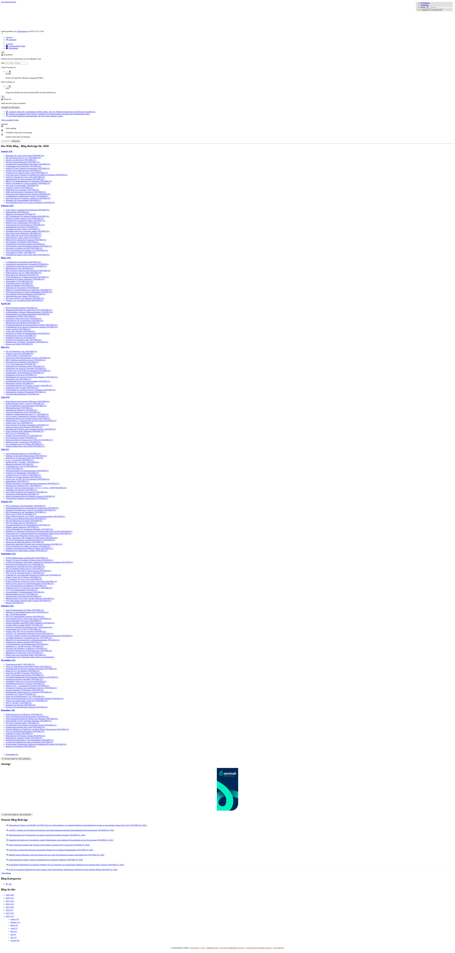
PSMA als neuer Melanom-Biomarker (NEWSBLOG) (26, 519)
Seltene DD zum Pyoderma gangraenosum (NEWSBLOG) (28, 168)
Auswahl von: (10, 107)
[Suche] (428, 7)
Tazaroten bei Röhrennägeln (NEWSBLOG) (22, 494)
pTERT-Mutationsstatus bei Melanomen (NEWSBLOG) (27, 558)
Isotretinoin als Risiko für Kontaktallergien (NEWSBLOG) (28, 333)
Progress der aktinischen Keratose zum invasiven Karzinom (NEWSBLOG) (34, 544)
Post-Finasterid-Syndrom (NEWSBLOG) (21, 438)
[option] (230, 74)
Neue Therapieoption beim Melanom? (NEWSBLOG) (26, 586)
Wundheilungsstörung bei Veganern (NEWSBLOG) (25, 684)
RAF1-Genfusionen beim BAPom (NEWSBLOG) (25, 675)
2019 (10, 895)
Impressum (212, 948)
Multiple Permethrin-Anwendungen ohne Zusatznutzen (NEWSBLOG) (33, 483)
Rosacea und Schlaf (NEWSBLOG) (19, 344)
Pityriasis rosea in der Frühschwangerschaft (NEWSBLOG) (28, 371)
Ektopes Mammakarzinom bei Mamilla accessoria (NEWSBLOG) (30, 496)
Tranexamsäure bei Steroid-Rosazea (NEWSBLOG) (25, 225)
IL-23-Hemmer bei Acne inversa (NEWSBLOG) (24, 579)
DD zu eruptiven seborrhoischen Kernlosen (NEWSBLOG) (28, 271)
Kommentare (13, 48)
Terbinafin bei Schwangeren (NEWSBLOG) (22, 288)
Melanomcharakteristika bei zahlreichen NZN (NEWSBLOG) (29, 310)
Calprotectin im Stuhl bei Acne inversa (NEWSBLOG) (26, 266)
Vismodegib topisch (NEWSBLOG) (19, 283)
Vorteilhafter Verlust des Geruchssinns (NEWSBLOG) (26, 681)
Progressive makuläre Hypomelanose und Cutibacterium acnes (29, 627)
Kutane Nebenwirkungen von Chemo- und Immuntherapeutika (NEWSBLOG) (35, 516)
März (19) (6, 258)
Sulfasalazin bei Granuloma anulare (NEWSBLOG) (25, 366)
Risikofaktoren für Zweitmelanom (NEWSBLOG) (24, 321)
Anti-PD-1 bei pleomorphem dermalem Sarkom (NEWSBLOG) (30, 634)
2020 (10, 898)
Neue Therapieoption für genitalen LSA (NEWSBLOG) (27, 250)
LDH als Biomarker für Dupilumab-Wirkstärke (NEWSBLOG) (29, 529)
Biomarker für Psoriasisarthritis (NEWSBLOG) (23, 200)
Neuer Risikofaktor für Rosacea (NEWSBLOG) (24, 621)
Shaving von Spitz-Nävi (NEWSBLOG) (21, 160)
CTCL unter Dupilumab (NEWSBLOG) (21, 364)
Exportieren (6, 141)
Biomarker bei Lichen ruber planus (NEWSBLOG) (25, 156)
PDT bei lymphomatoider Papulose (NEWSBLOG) (25, 616)
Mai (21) (5, 347)
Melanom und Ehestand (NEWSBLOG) (21, 214)
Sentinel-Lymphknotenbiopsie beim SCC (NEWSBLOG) (27, 414)
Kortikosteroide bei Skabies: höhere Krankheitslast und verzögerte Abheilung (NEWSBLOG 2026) (46, 860)
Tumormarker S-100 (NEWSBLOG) (19, 281)
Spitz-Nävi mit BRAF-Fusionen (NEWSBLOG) (24, 673)
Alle (10, 884)
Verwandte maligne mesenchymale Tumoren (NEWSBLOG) (28, 601)
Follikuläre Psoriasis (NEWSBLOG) (19, 734)
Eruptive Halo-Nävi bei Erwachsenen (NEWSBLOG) (26, 631)
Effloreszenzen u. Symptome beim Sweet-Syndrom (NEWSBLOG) (31, 421)
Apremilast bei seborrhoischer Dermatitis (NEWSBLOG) (27, 264)
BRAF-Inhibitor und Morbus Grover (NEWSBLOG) (26, 360)
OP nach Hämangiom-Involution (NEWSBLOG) (24, 521)
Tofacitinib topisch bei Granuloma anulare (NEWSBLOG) (28, 231)
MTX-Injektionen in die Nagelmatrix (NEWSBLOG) (26, 506)
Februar (15, 922)
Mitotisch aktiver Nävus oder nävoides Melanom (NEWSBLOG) (30, 598)
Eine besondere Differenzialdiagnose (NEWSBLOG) (26, 294)
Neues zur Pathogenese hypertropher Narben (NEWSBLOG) (29, 667)
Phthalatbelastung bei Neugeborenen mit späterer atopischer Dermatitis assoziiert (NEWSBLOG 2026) (47, 835)
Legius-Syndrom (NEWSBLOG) (18, 329)
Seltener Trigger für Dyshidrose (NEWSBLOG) (24, 577)
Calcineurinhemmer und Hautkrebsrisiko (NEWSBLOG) (27, 644)
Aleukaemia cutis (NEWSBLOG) (18, 379)
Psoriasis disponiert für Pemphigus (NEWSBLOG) (25, 690)
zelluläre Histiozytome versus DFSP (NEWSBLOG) (25, 446)
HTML (8, 74)
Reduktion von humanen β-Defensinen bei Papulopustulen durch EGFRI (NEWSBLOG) (39, 531)
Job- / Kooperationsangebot (16, 614)
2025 (10, 913)
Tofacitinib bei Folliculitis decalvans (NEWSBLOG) (25, 566)
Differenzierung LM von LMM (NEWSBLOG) (24, 273)
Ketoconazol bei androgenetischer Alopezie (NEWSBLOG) (28, 194)
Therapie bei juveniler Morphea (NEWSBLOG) (24, 477)
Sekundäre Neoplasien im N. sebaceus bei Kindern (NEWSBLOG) (31, 510)
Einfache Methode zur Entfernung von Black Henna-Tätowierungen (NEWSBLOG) (37, 729)
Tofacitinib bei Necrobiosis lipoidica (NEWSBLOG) (25, 244)
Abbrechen (15, 141)
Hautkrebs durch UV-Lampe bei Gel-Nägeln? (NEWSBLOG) (29, 588)
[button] (2, 33)
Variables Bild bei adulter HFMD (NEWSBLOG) (24, 625)
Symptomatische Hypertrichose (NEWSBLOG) (23, 166)
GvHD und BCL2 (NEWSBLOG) (19, 356)
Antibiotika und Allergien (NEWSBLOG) (21, 490)
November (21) (8, 660)
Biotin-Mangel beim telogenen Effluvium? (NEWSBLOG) (28, 401)
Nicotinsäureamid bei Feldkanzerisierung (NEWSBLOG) (27, 471)
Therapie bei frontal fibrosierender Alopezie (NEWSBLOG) (28, 358)
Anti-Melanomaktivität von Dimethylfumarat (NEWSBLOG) (29, 638)
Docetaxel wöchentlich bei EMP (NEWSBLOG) (24, 248)
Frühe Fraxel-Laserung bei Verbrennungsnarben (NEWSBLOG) (30, 584)
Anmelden (424, 5)
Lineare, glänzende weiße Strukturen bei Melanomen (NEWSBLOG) (32, 538)
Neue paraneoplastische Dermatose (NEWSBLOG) (25, 731)
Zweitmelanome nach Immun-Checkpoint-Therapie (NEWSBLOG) (31, 725)
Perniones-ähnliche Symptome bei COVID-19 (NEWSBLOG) (29, 440)
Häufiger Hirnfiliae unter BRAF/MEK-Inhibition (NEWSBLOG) (30, 623)
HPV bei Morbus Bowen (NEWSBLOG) (21, 523)
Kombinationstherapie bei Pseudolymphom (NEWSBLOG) (28, 419)
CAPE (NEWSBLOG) (14, 469)
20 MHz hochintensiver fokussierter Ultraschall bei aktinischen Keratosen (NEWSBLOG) (39, 562)
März (14, 925)
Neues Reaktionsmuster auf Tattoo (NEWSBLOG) (25, 610)
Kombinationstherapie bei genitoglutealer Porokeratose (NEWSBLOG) (32, 508)
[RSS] (7, 884)
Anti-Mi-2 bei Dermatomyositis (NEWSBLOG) (24, 340)
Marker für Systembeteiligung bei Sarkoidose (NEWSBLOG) (29, 290)
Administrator (22, 31)
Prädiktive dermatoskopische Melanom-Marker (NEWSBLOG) (29, 548)
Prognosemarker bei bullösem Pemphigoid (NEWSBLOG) (28, 314)
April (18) (5, 303)
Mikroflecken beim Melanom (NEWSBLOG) (23, 323)
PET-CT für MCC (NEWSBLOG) (19, 703)
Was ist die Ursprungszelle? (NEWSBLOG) (22, 185)
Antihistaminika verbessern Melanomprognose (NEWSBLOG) (29, 312)
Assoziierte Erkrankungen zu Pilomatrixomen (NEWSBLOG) (29, 651)
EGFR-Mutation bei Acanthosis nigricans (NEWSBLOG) (27, 277)
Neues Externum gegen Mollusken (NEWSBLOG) (25, 431)
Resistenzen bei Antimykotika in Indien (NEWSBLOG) (27, 551)
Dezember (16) (8, 710)
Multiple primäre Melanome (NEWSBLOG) (22, 527)
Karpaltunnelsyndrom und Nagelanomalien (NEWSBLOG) (28, 381)
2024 (9, 910)
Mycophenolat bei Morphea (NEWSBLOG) (22, 362)
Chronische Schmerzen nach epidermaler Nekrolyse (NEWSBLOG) (31, 688)
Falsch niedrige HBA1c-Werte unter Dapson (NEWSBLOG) (28, 619)
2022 (10, 904)
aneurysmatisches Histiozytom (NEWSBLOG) (23, 454)
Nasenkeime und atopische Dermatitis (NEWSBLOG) (26, 368)
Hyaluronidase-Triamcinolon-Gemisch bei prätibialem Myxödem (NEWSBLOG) (36, 744)
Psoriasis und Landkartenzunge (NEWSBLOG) (23, 171)
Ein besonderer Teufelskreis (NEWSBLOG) (22, 242)
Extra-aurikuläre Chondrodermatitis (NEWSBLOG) (25, 592)
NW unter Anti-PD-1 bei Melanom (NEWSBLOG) (25, 298)
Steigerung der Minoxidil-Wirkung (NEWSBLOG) (25, 542)
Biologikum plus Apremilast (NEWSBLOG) (22, 190)
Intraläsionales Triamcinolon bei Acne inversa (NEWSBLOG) (29, 692)
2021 (10, 901)
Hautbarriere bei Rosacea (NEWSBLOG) (21, 375)
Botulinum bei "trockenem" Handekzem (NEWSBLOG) (27, 342)
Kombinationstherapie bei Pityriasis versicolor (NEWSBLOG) (29, 386)
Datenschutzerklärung (259, 948)
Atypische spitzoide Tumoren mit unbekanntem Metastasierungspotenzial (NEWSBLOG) (39, 636)
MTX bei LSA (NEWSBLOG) (17, 433)
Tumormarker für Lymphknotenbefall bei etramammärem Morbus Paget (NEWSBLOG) (39, 534)
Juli (13, 938)
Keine (16, 120)
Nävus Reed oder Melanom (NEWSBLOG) (22, 275)
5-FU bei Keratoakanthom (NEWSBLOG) (22, 590)
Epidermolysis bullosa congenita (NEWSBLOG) (24, 642)
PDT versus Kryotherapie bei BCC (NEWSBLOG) (25, 573)
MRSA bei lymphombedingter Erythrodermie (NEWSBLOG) (29, 181)
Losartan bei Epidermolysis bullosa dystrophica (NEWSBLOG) (29, 742)
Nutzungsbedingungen (231, 948)
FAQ (203, 948)
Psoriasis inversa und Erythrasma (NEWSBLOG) (24, 427)
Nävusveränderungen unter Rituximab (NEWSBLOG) (26, 406)
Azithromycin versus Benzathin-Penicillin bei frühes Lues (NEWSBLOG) (33, 575)
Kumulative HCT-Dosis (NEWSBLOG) (21, 694)
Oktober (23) (7, 606)
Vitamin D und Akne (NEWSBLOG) (20, 354)
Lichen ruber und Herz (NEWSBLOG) (20, 331)
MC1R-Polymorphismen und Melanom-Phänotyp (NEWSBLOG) (30, 540)
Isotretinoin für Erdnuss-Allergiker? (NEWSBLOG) (25, 279)
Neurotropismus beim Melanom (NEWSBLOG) (24, 596)
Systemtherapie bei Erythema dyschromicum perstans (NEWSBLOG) (32, 327)
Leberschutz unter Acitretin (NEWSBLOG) (22, 388)
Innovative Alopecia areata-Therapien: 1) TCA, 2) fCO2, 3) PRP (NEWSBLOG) (36, 488)
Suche (423, 7)
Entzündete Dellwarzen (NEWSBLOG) (21, 338)
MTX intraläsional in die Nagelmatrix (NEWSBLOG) (26, 512)
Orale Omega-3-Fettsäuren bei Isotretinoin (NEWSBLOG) (28, 210)
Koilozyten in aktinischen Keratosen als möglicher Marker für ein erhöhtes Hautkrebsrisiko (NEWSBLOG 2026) (51, 850)
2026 (10, 916)
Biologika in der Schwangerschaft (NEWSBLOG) (24, 458)
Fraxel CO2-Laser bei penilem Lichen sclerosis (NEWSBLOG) (29, 560)
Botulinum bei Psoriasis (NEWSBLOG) (21, 705)
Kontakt (195, 948)
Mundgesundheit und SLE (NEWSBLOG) (22, 594)
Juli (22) (5, 449)
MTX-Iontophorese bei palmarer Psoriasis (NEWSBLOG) (27, 216)
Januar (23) (6, 151)
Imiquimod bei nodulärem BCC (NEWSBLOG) (24, 486)
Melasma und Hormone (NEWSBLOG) (21, 746)
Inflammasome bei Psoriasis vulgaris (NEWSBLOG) (25, 736)
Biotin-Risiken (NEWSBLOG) (17, 481)
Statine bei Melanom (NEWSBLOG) (20, 286)
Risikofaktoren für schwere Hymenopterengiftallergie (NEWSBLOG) (32, 377)
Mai (13, 931)
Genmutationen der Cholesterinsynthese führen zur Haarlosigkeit (30, 657)
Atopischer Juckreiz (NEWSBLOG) (19, 188)
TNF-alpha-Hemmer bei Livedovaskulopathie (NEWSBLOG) (29, 292)
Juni (13, 934)
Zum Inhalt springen (8, 2)
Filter (3, 63)
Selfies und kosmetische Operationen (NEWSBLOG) (26, 192)
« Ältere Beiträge (6, 873)
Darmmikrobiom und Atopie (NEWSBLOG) (22, 296)
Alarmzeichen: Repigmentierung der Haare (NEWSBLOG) (28, 164)
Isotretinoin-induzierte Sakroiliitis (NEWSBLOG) (24, 679)
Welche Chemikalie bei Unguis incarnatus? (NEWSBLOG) (28, 183)
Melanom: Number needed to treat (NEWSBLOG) (25, 218)
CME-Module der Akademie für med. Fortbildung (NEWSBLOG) (31, 390)
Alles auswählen (7, 120)
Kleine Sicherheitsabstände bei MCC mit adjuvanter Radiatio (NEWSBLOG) (35, 699)
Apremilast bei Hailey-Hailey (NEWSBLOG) (23, 229)
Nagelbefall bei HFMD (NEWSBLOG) (21, 316)
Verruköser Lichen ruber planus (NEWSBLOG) (24, 318)
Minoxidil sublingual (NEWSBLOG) (20, 464)
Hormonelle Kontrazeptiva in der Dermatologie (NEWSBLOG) (29, 740)
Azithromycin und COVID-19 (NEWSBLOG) (23, 475)
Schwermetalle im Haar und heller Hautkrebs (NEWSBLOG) (29, 721)
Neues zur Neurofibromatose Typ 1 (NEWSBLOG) (25, 696)
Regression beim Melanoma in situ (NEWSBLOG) (25, 564)
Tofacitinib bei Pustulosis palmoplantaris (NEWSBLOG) (27, 498)
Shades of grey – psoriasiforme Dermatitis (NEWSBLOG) (27, 686)
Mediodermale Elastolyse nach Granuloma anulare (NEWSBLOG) (31, 429)
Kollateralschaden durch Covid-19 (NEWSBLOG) (25, 404)
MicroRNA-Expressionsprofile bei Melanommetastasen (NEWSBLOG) (33, 640)
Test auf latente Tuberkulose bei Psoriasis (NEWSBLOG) (27, 416)
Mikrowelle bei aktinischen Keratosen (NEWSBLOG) (26, 240)
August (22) (6, 501)
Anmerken (12, 40)
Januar (14, 919)
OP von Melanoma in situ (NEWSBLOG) (21, 351)
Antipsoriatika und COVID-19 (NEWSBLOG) (23, 629)
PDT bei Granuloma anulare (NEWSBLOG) (22, 723)
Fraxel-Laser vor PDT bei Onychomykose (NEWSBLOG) (28, 479)
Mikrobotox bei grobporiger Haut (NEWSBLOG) (24, 653)
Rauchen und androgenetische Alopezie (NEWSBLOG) (27, 707)
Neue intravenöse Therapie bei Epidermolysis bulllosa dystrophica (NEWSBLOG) (37, 175)
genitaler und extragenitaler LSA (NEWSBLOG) (24, 436)
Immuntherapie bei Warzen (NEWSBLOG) (22, 227)
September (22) (8, 553)
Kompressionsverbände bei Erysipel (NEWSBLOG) (25, 727)
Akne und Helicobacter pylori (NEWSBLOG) (23, 412)
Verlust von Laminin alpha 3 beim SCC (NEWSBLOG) (27, 701)
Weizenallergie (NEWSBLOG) (17, 212)
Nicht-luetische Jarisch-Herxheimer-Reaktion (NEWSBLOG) (29, 246)
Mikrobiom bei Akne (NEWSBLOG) (20, 268)
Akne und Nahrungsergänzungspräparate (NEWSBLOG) (27, 717)
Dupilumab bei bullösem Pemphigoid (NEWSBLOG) (26, 392)
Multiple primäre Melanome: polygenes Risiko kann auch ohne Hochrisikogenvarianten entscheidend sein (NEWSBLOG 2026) (56, 855)
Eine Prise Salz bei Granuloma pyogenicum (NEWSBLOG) (28, 198)
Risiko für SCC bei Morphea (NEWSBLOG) (23, 671)
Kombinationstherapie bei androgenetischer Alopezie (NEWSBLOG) (32, 325)
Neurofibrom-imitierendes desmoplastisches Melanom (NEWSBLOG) (32, 677)
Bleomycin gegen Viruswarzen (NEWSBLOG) (23, 442)
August (14, 940)
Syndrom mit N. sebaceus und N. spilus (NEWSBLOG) (27, 173)
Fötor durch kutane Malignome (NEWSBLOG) (23, 233)
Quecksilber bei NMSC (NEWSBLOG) (21, 253)
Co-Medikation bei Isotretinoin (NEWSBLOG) (23, 262)
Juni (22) (5, 397)
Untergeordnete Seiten (16, 46)
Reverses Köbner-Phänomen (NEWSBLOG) (23, 162)
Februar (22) (7, 205)
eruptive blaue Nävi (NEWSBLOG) (19, 423)
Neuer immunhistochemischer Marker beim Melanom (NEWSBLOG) (32, 719)
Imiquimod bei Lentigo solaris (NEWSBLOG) (23, 238)
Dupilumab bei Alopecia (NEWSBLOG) (21, 336)
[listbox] (227, 80)
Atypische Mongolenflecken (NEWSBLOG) (22, 394)
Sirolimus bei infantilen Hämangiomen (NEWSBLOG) (26, 456)
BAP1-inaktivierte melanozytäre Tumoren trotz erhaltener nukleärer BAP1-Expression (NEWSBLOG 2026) (49, 845)
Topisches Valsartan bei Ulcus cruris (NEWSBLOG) (25, 177)
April (14, 928)
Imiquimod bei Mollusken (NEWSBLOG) (21, 410)
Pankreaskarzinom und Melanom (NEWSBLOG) (24, 714)
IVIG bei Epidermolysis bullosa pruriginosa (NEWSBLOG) (28, 546)
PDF (7, 88)
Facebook (279, 948)
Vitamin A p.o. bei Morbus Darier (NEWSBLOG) (24, 300)
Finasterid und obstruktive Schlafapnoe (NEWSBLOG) (26, 649)
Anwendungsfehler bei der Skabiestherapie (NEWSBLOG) (28, 525)
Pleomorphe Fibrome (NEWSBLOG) (20, 383)
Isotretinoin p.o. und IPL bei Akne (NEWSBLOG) (25, 646)
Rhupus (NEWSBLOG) (15, 603)
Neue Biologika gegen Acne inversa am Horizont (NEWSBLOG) (30, 203)
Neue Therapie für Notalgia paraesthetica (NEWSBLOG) (27, 425)
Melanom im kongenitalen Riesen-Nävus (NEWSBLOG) (27, 612)
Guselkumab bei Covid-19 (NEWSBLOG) (22, 466)
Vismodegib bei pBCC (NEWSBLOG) (20, 664)
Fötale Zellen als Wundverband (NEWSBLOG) (23, 235)
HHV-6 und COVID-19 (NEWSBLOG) (21, 514)
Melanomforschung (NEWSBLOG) (19, 408)
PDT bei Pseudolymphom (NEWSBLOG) (22, 308)
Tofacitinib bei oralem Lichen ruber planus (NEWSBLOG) (28, 255)
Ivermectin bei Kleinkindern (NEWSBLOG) (22, 473)
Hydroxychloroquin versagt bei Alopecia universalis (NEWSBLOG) (31, 581)
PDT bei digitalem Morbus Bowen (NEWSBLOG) (25, 569)
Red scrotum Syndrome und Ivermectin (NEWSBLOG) (27, 492)
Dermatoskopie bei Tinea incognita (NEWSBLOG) (25, 179)
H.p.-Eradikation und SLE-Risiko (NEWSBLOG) (24, 444)
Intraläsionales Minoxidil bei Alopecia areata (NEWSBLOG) (28, 571)
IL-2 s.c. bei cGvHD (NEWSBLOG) (20, 460)
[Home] (182, 16)
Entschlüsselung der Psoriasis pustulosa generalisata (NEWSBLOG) (31, 669)
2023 (10, 907)
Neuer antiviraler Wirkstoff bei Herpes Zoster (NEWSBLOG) (29, 536)
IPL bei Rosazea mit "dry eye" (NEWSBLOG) (23, 158)
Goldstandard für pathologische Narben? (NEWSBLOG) (27, 196)
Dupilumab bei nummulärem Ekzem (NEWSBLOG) (25, 221)
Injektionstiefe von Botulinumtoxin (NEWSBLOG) (25, 373)
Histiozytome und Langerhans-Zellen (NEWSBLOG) (26, 655)
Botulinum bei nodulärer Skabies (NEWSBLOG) (24, 738)
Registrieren (425, 3)
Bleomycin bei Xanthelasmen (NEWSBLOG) (23, 223)
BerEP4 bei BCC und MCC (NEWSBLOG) (22, 462)
